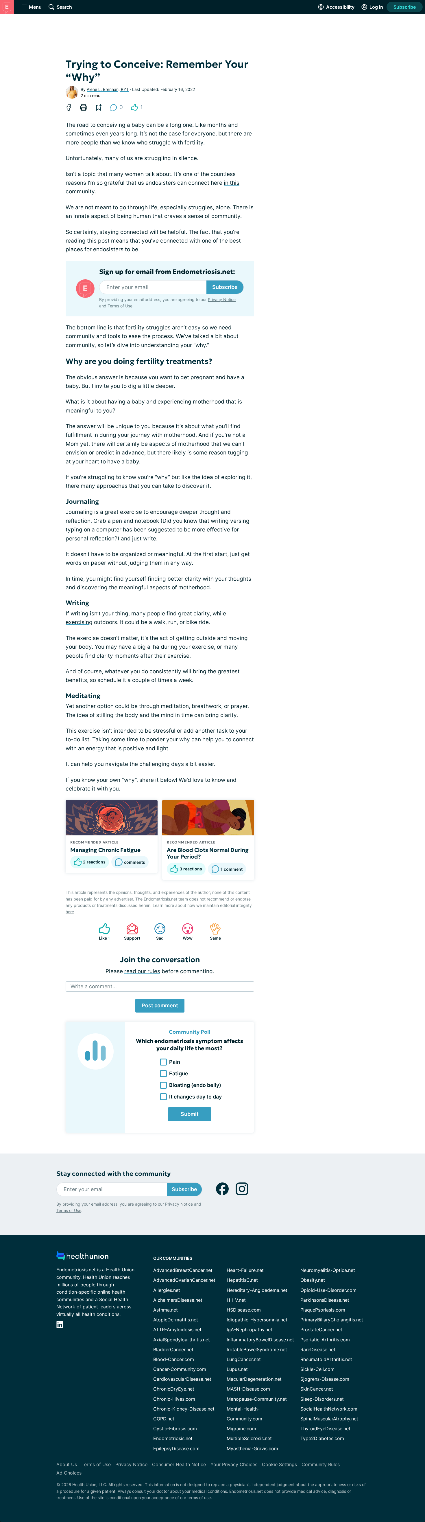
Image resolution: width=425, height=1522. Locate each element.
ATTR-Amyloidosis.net (177, 1329)
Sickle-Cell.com (317, 1369)
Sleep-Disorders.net (322, 1399)
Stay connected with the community (113, 1174)
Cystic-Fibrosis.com (175, 1428)
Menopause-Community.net (257, 1399)
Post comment (160, 1005)
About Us (66, 1464)
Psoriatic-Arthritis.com (325, 1340)
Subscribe (404, 7)
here (70, 911)
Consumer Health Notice (179, 1464)
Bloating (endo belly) (195, 1085)
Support (130, 931)
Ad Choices (69, 1473)
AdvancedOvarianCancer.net (184, 1280)
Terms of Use (120, 305)
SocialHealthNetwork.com (328, 1409)
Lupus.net (237, 1369)
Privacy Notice (222, 299)
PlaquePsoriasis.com (322, 1310)
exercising (79, 622)
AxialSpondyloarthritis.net (181, 1340)
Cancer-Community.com (179, 1369)
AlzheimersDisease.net (177, 1300)
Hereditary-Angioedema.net (257, 1290)
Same (212, 931)
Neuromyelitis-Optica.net (327, 1270)
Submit (190, 1114)
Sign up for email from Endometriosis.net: (167, 272)
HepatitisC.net (242, 1280)
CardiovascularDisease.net (182, 1379)
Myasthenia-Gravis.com (252, 1448)
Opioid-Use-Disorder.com (328, 1290)
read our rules (142, 971)
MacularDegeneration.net (254, 1379)
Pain (174, 1062)
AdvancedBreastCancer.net (182, 1270)
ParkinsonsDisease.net (324, 1300)
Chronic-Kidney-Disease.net (184, 1409)
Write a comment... (94, 986)
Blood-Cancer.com (173, 1359)
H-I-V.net (236, 1300)
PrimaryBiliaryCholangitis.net (331, 1320)
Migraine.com (241, 1428)
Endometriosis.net (173, 1438)
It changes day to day (195, 1097)
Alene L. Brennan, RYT (108, 89)
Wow (184, 931)
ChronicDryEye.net (173, 1389)
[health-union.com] (82, 1257)
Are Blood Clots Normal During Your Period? (208, 853)
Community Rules (321, 1464)
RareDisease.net (317, 1349)
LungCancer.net (244, 1359)
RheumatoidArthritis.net (326, 1359)
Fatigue (178, 1073)
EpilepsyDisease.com (176, 1448)
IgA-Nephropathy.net (249, 1329)
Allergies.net (166, 1290)
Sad (156, 931)
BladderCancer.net (173, 1349)
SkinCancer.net (316, 1389)
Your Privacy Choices (233, 1464)
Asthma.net (165, 1310)
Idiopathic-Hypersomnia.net (257, 1320)
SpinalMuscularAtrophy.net (329, 1419)
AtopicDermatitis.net (175, 1320)
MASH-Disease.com (248, 1389)
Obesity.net (312, 1280)
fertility (193, 142)
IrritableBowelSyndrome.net (257, 1349)
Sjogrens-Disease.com (324, 1379)
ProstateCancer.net (321, 1329)
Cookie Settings (279, 1464)
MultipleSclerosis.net (249, 1438)
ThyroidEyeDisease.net (325, 1428)
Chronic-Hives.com (174, 1399)
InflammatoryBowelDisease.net (260, 1340)
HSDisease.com (244, 1310)
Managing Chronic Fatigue (105, 849)
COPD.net (163, 1419)
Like (101, 931)
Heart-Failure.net (245, 1270)
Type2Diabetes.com (322, 1438)
